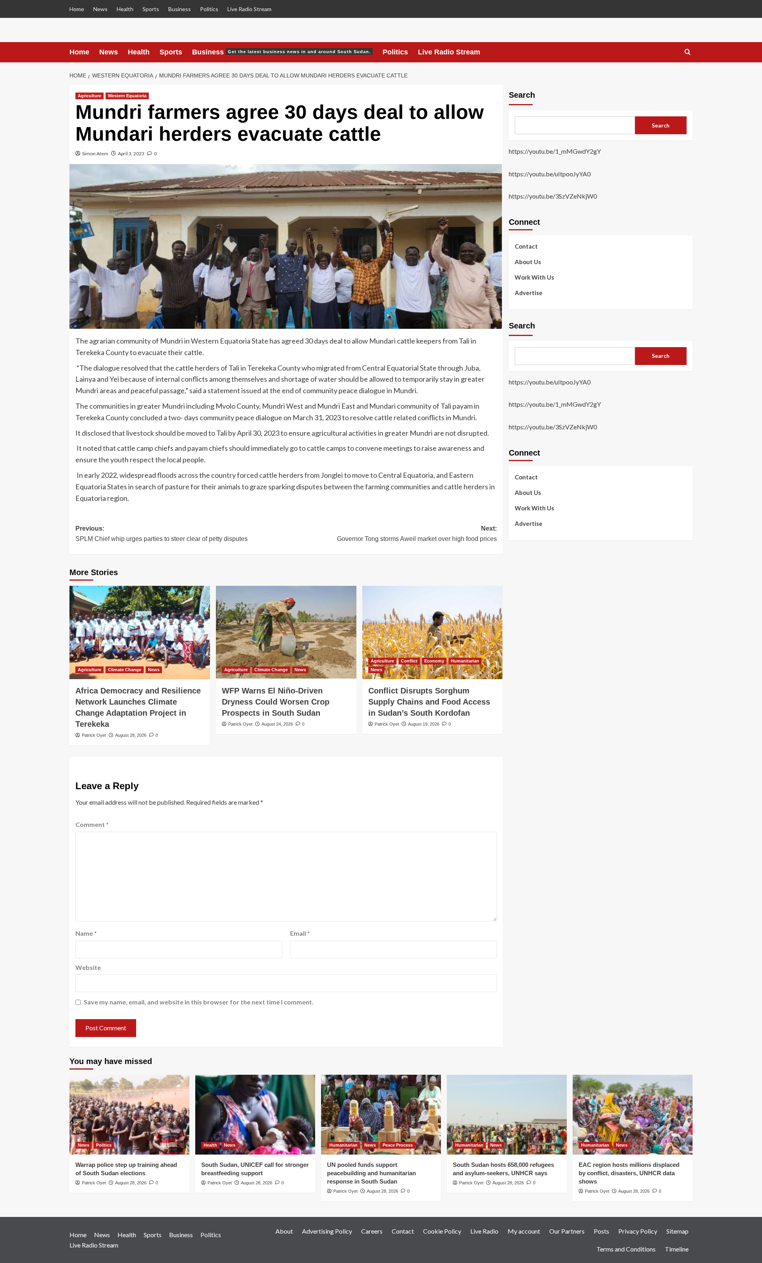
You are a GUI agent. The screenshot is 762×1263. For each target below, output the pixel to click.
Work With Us (534, 276)
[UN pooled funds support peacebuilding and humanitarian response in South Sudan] (381, 1115)
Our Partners (567, 1231)
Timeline (677, 1249)
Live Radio (484, 1231)
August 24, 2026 (277, 724)
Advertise (529, 292)
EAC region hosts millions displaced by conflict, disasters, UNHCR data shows (629, 1173)
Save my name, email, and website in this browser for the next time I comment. (199, 1002)
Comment (92, 824)
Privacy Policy (637, 1231)
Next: (417, 533)
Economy (434, 661)
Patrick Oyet (94, 735)
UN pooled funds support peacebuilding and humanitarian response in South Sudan (371, 1173)
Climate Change (124, 669)
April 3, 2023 (131, 153)
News (100, 9)
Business (179, 9)
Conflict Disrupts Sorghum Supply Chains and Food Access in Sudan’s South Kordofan (429, 701)
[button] (688, 52)
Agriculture (89, 95)
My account (524, 1231)
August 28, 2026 (130, 735)
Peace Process (398, 1145)
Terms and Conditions (626, 1249)
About (284, 1231)
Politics (209, 9)
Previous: (161, 533)
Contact (526, 245)
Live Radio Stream (249, 9)
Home (76, 9)
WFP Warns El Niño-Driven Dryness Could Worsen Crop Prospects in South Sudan (275, 701)
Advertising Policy (327, 1231)
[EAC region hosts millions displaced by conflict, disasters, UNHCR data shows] (633, 1115)
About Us (528, 261)
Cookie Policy (442, 1231)
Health (125, 9)
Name (86, 933)
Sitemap (677, 1231)
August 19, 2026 (423, 724)
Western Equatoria (127, 95)
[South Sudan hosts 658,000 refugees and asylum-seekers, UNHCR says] (507, 1115)
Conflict (409, 661)
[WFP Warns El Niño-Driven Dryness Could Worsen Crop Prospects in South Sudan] (286, 633)
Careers (372, 1231)
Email (300, 933)
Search (522, 95)
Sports (150, 9)
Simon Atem (95, 153)
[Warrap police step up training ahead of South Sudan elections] (129, 1115)
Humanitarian (465, 661)
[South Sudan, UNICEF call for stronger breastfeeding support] (255, 1115)
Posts (601, 1231)
